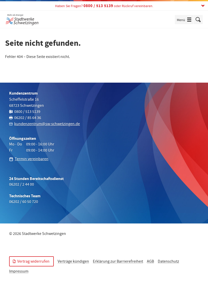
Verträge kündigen (73, 262)
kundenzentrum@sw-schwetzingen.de (47, 124)
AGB (150, 262)
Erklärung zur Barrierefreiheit (118, 262)
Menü (185, 20)
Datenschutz (168, 262)
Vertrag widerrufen (33, 262)
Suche (198, 19)
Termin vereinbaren (31, 159)
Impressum (18, 272)
